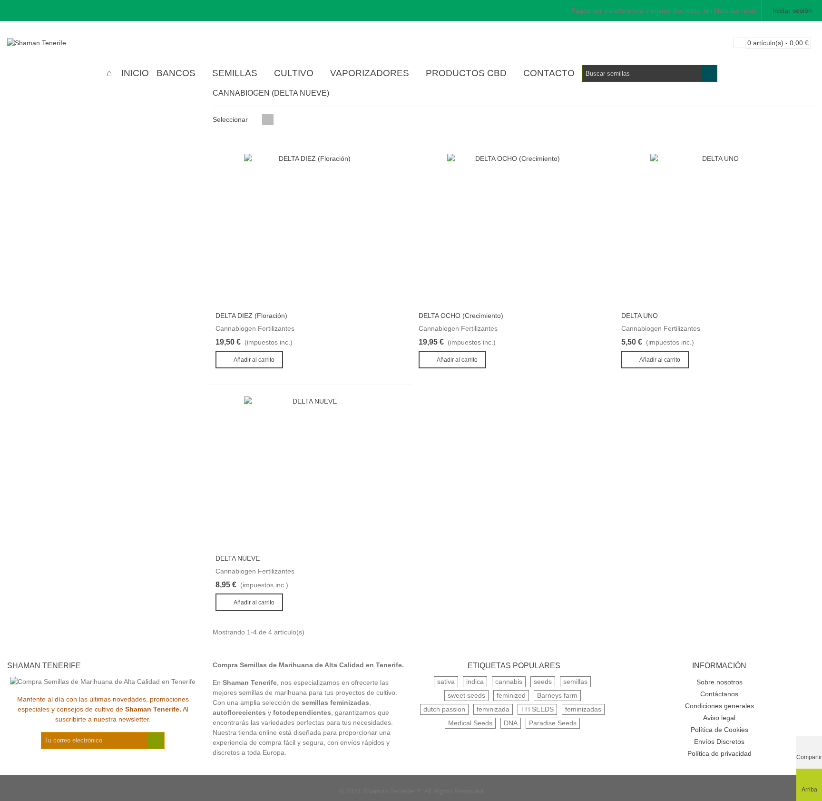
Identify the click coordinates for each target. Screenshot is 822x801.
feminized (511, 695)
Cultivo (293, 73)
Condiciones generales (719, 706)
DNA (511, 723)
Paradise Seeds (553, 723)
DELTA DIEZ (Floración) (251, 315)
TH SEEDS (537, 709)
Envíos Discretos (719, 741)
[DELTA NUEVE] (311, 472)
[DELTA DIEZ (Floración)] (311, 230)
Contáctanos (719, 694)
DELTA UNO (639, 315)
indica (475, 681)
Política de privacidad (719, 753)
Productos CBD (466, 73)
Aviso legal (719, 718)
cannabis (508, 681)
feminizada (493, 709)
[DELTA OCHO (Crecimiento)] (514, 230)
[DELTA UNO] (716, 230)
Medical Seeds (470, 723)
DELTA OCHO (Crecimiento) (461, 315)
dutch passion (444, 709)
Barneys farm (557, 695)
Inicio (135, 73)
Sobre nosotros (719, 682)
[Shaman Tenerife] (59, 43)
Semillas (234, 73)
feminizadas (583, 709)
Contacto (549, 73)
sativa (446, 681)
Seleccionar (231, 119)
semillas (575, 681)
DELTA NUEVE (237, 558)
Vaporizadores (369, 73)
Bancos (176, 73)
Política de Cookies (719, 729)
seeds (543, 681)
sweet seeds (466, 695)
